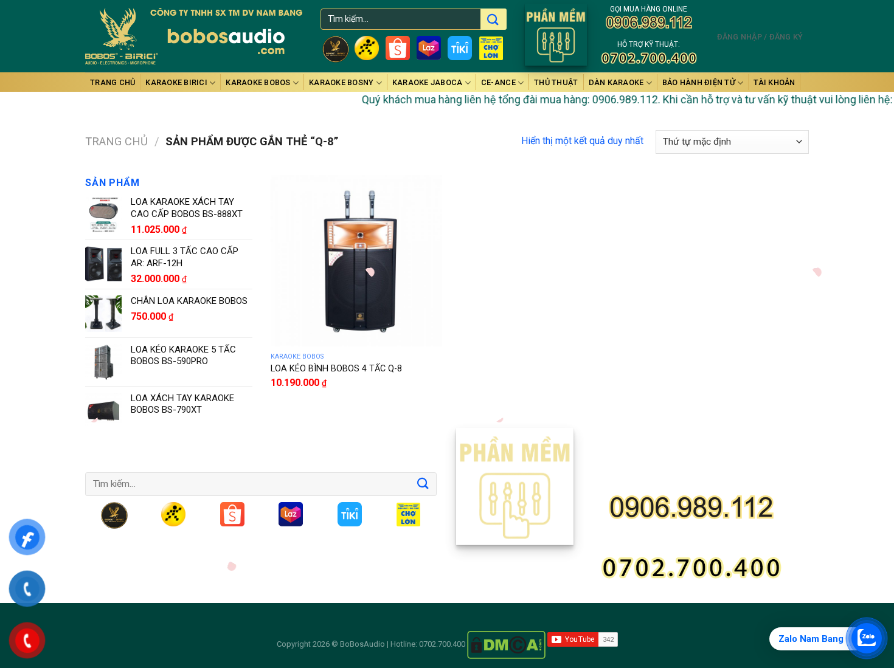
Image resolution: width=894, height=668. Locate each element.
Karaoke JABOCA (427, 82)
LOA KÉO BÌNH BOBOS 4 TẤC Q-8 (336, 368)
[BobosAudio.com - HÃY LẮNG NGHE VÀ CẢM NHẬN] (193, 36)
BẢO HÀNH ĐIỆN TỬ (698, 82)
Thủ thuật (556, 82)
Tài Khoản (774, 82)
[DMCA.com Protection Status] (506, 644)
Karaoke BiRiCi (176, 82)
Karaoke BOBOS (258, 82)
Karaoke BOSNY (341, 82)
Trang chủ (112, 82)
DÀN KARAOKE (616, 82)
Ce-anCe (498, 82)
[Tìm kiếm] (492, 20)
